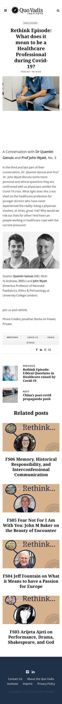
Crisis (51, 337)
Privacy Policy (46, 684)
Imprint (28, 684)
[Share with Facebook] (36, 349)
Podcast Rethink (31, 71)
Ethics (31, 342)
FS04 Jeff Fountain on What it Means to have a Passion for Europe (31, 581)
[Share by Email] (49, 349)
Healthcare (31, 23)
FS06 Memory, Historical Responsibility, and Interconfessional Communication (31, 466)
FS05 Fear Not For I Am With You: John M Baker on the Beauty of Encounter (31, 525)
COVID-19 (33, 337)
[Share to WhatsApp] (45, 349)
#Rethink (12, 337)
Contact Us (15, 679)
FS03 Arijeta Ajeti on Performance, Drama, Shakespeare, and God (31, 637)
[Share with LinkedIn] (41, 349)
